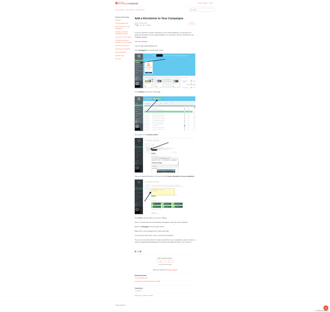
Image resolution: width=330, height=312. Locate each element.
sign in (140, 295)
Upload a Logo (119, 55)
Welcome (118, 20)
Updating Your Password (122, 49)
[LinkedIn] (140, 251)
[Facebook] (135, 251)
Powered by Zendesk (323, 310)
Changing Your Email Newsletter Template (121, 33)
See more (118, 59)
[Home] (126, 3)
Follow (192, 23)
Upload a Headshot (121, 52)
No (169, 261)
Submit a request (202, 3)
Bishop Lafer (143, 23)
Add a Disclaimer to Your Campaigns (122, 27)
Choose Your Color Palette (123, 37)
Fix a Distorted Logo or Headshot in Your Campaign (123, 41)
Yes (160, 261)
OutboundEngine (119, 9)
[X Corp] (138, 251)
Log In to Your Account (122, 45)
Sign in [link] (211, 3)
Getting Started (130, 9)
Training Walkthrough (121, 23)
